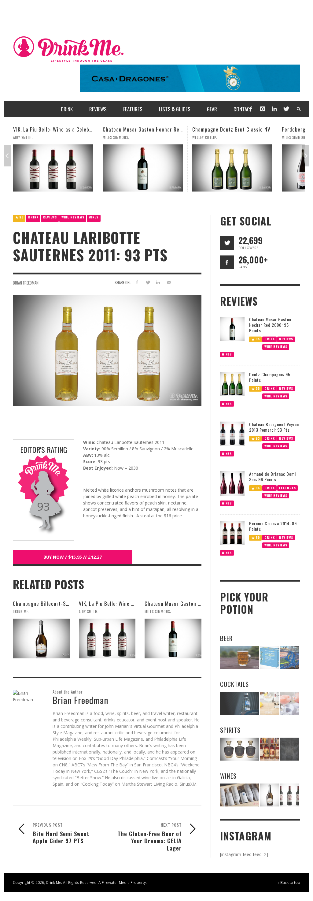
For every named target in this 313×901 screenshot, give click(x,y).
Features (287, 487)
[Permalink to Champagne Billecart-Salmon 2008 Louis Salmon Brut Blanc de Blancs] (41, 638)
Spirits (230, 730)
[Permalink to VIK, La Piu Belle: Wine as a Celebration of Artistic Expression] (107, 638)
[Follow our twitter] (227, 243)
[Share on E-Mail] (169, 282)
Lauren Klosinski (296, 137)
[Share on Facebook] (137, 282)
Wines (93, 217)
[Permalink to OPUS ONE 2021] (240, 795)
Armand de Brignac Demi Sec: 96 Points (272, 476)
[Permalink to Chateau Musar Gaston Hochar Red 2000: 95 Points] (53, 168)
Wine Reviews (72, 217)
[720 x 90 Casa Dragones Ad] (190, 78)
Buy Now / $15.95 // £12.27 (72, 557)
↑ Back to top (289, 882)
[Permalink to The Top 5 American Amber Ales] (240, 657)
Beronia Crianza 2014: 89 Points (273, 526)
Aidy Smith (88, 611)
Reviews (50, 217)
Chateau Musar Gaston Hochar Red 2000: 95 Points (72, 129)
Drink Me (20, 611)
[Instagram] (262, 109)
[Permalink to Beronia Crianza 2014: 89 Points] (232, 532)
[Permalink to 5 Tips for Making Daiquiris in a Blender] (289, 703)
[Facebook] (250, 109)
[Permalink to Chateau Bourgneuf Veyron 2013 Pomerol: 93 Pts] (232, 433)
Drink (33, 217)
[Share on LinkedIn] (158, 282)
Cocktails (234, 684)
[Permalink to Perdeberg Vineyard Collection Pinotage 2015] (232, 168)
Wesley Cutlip (115, 137)
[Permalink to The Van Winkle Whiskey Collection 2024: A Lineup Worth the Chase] (269, 749)
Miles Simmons (26, 137)
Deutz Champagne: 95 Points (269, 377)
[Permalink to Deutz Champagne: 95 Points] (232, 383)
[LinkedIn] (274, 109)
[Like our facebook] (227, 262)
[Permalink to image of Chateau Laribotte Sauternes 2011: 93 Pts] (107, 350)
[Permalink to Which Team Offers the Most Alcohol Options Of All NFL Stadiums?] (289, 657)
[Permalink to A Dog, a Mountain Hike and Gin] (289, 749)
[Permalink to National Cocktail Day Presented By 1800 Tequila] (240, 703)
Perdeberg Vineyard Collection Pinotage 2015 (244, 129)
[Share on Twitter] (147, 282)
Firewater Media (116, 882)
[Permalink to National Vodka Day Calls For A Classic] (269, 703)
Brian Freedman (26, 283)
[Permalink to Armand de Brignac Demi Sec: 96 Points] (232, 483)
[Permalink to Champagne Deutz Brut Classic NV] (143, 168)
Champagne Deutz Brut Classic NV (142, 129)
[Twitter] (286, 109)
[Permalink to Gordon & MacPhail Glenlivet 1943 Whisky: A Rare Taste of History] (240, 749)
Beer (226, 638)
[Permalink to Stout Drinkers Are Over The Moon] (269, 657)
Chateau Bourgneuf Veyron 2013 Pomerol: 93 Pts (274, 427)
